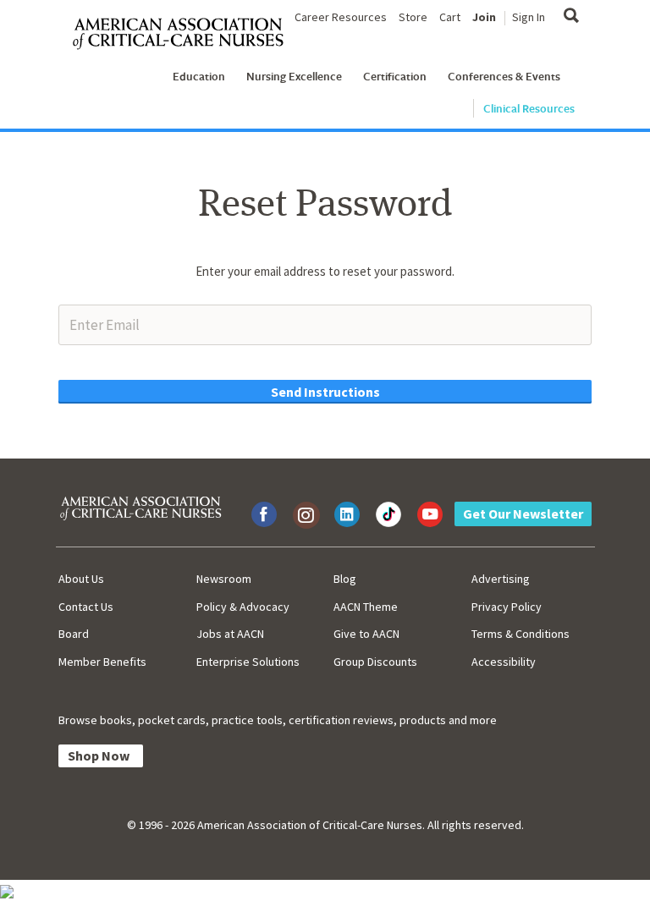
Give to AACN (366, 633)
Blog (344, 578)
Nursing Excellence (294, 76)
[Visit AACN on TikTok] (388, 514)
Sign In (528, 17)
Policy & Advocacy (242, 606)
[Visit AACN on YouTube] (430, 514)
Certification (395, 76)
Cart (449, 17)
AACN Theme (365, 606)
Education (199, 76)
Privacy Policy (506, 606)
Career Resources (341, 17)
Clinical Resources (529, 108)
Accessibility (503, 661)
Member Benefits (102, 661)
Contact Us (85, 606)
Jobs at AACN (230, 633)
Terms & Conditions (520, 633)
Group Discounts (375, 661)
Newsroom (223, 578)
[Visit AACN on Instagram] (305, 514)
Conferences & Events (504, 76)
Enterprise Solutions (248, 661)
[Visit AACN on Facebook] (264, 514)
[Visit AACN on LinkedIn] (347, 514)
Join (484, 17)
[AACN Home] (185, 34)
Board (73, 633)
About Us (81, 578)
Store (413, 17)
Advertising (500, 578)
